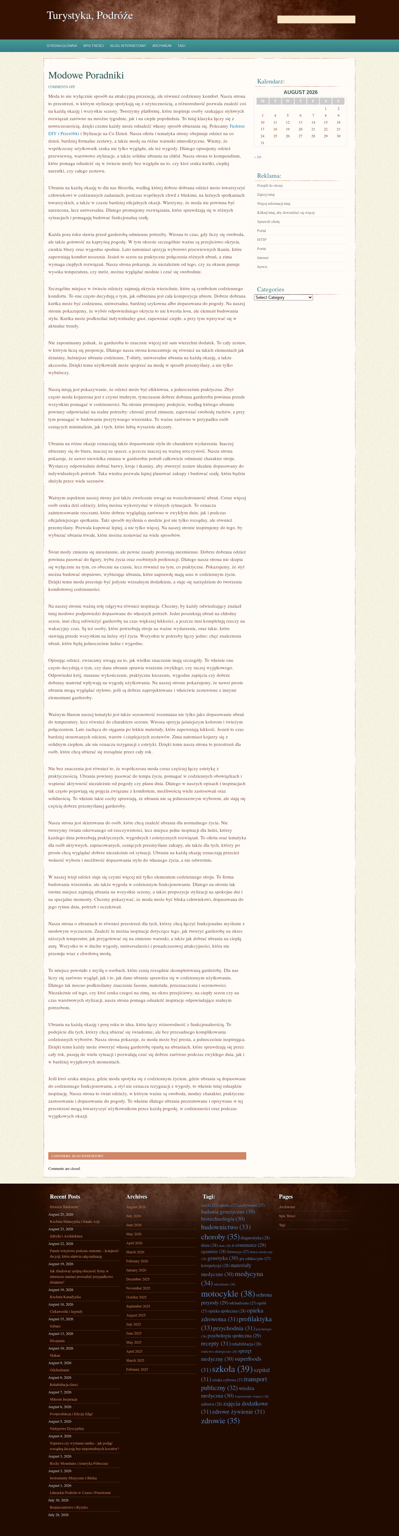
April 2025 (134, 1351)
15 (326, 122)
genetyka (223, 1257)
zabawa (211, 1404)
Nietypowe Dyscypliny (67, 1428)
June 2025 (134, 1333)
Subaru (55, 1325)
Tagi (181, 46)
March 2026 (135, 1251)
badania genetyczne (228, 1211)
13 (300, 122)
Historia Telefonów (64, 1206)
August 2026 (136, 1206)
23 (338, 128)
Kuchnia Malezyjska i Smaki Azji (74, 1221)
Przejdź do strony (270, 185)
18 (275, 128)
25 (275, 135)
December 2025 (138, 1278)
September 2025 (138, 1305)
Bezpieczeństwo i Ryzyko (69, 1507)
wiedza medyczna (227, 1391)
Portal (261, 230)
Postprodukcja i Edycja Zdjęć (71, 1413)
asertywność (251, 1205)
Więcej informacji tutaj (273, 203)
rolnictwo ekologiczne (219, 1351)
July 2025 (133, 1324)
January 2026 (136, 1269)
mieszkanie (224, 1284)
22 (326, 128)
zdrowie (220, 1420)
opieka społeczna (227, 1311)
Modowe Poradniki (86, 74)
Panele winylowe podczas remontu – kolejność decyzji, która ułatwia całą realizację (84, 1253)
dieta (209, 1245)
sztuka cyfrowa (227, 1380)
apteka (228, 1205)
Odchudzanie (59, 1369)
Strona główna (62, 46)
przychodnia (234, 1328)
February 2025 (137, 1369)
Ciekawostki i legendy (66, 1311)
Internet (262, 257)
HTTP (262, 239)
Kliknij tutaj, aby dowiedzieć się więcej (286, 212)
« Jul (257, 156)
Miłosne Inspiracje (63, 1399)
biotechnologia (223, 1218)
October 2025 (136, 1296)
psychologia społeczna (234, 1335)
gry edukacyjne (255, 1258)
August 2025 (136, 1314)
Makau (55, 1355)
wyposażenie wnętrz (252, 1396)
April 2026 (134, 1242)
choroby (220, 1236)
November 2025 (138, 1287)
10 (262, 122)
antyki (209, 1205)
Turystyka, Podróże (90, 15)
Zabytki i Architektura (66, 1235)
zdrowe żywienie (238, 1411)
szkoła (232, 1368)
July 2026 (133, 1215)
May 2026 (134, 1233)
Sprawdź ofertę (268, 221)
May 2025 (134, 1342)
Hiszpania (57, 1340)
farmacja (238, 1251)
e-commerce (249, 1245)
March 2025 (135, 1360)
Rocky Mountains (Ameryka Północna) (79, 1463)
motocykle (228, 1293)
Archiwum (161, 46)
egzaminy (213, 1251)
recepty (216, 1343)
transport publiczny (234, 1383)
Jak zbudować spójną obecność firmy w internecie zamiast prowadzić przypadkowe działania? (81, 1276)
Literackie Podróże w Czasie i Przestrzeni (80, 1492)
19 (288, 128)
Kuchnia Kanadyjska (65, 1296)
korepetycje (215, 1265)
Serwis (262, 266)
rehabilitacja (247, 1344)
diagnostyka (255, 1238)
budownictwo (226, 1226)
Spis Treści (93, 46)
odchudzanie (242, 1303)
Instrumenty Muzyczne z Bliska (73, 1477)
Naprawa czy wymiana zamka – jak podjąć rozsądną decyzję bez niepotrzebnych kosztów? (84, 1445)
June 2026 (134, 1224)
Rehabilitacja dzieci (64, 1384)
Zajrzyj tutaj (266, 194)
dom (225, 1245)
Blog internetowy (128, 46)
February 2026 (137, 1260)
